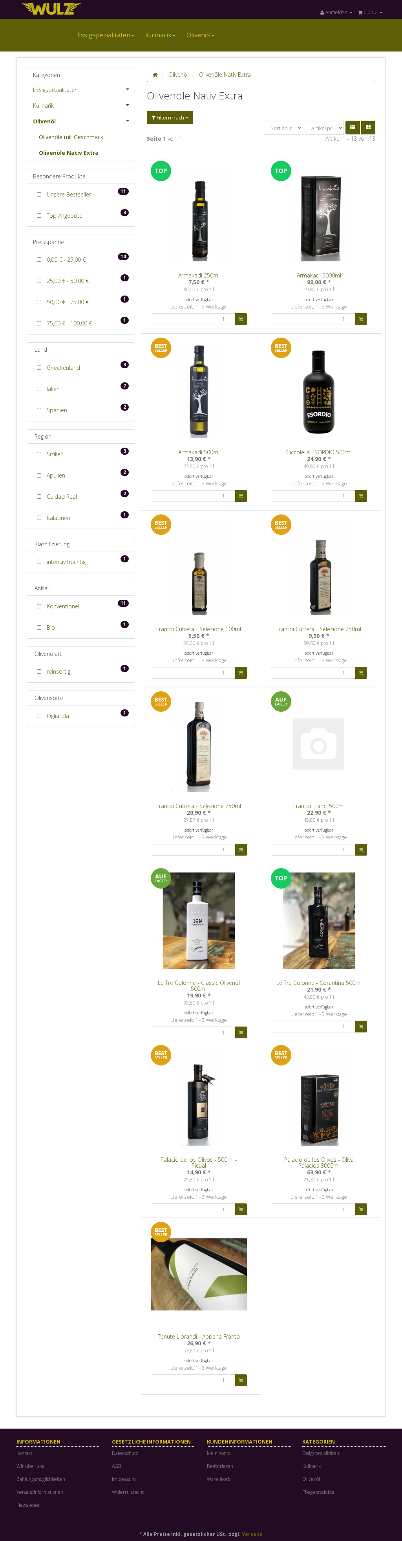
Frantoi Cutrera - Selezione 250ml (318, 629)
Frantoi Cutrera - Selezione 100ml (198, 629)
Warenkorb (218, 1479)
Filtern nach (170, 117)
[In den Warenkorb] (241, 319)
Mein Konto (218, 1453)
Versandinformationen (39, 1492)
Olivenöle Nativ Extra (69, 152)
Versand (252, 1534)
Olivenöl (198, 35)
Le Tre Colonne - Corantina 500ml (319, 982)
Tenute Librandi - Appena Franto (199, 1336)
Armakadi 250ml (198, 275)
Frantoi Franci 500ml (319, 806)
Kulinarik (158, 35)
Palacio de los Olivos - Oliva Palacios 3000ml (319, 1162)
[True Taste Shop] (74, 8)
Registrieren (220, 1466)
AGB (116, 1466)
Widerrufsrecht (128, 1492)
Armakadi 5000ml (319, 275)
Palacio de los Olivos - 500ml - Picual (199, 1162)
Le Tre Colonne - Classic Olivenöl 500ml (199, 985)
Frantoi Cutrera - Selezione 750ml (198, 806)
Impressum (124, 1479)
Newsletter (28, 1505)
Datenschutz (125, 1453)
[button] (352, 127)
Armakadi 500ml (198, 452)
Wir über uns (30, 1466)
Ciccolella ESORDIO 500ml (319, 452)
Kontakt (24, 1453)
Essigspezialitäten (103, 35)
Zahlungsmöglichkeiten (40, 1479)
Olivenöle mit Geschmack (71, 137)
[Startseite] (155, 74)
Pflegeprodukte (318, 1492)
